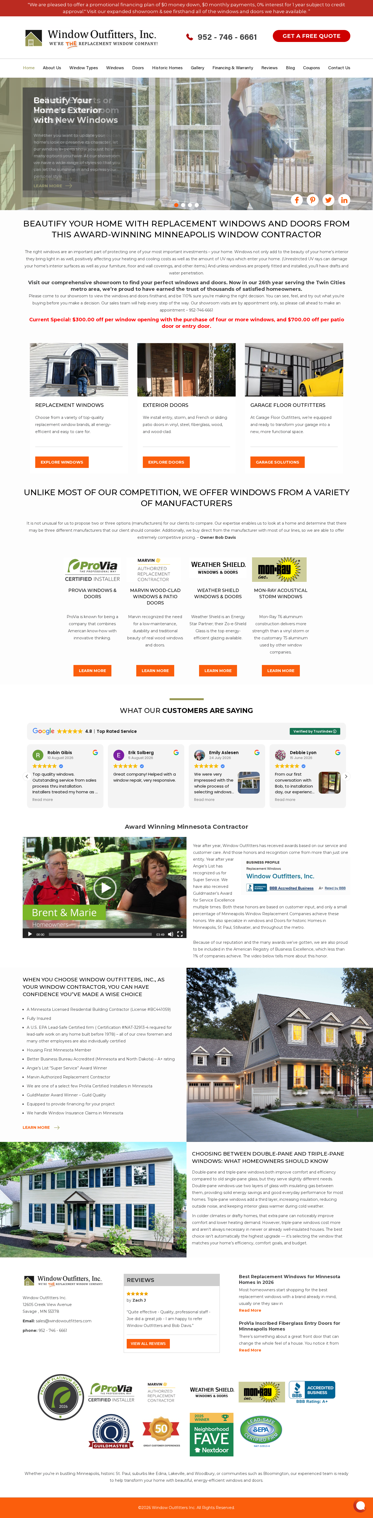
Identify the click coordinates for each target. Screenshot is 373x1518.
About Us (52, 68)
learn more (48, 179)
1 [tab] (176, 205)
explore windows (62, 462)
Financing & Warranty (232, 68)
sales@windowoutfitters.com (63, 1321)
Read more (250, 1310)
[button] (346, 776)
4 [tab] (197, 205)
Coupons (311, 68)
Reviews (269, 68)
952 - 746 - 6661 (227, 38)
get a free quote (312, 36)
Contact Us (339, 68)
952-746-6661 (201, 310)
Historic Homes (167, 68)
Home (29, 68)
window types (83, 68)
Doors (138, 68)
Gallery (197, 68)
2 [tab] (183, 205)
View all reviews (148, 1344)
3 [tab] (190, 205)
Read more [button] (123, 799)
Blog (290, 68)
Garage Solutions (277, 462)
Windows (115, 68)
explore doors (166, 462)
